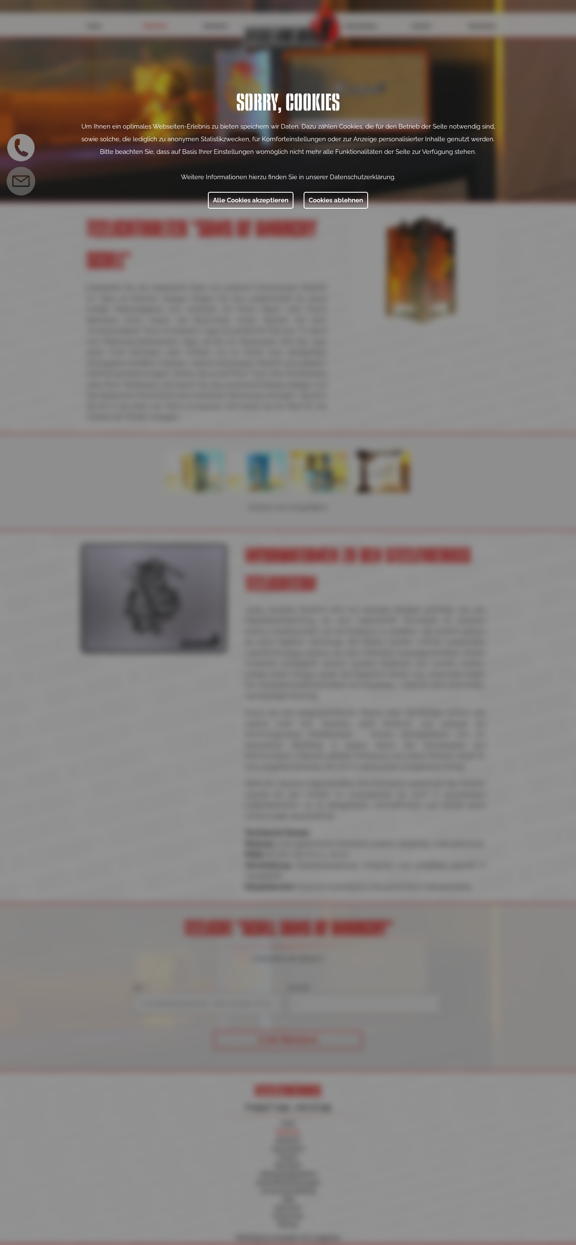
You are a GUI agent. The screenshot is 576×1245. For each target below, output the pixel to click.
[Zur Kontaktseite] (21, 147)
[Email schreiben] (21, 181)
